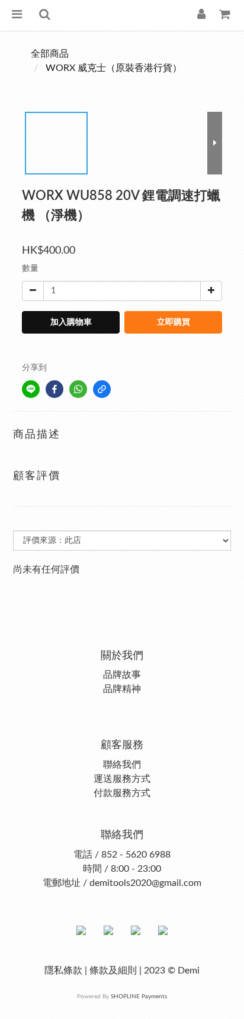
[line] (31, 389)
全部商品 (50, 54)
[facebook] (54, 389)
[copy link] (102, 389)
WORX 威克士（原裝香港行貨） (114, 68)
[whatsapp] (78, 389)
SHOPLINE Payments (139, 996)
